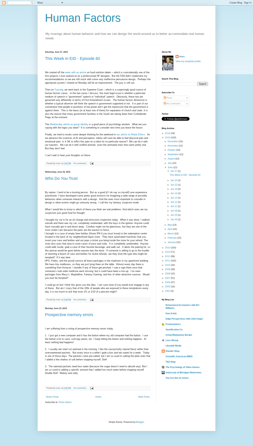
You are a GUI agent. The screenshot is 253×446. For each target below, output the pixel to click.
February (172, 238)
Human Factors (83, 18)
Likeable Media (173, 345)
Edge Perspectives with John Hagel (184, 319)
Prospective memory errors (69, 314)
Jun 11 (174, 206)
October (172, 150)
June (170, 167)
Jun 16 (174, 193)
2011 (168, 260)
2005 (168, 286)
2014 (168, 247)
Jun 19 (174, 189)
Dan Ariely (171, 313)
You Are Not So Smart (177, 378)
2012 (168, 256)
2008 (168, 273)
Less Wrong (172, 340)
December (173, 141)
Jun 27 (174, 171)
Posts (169, 98)
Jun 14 (174, 197)
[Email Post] (91, 163)
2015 (168, 137)
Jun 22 (174, 185)
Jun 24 (174, 180)
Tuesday (59, 89)
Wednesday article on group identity (69, 124)
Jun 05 (174, 215)
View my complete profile (188, 61)
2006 (168, 282)
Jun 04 (174, 219)
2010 (168, 265)
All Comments (173, 103)
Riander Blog (172, 351)
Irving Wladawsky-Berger (179, 335)
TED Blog (170, 362)
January (172, 242)
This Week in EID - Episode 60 (72, 58)
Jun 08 (174, 210)
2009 (168, 269)
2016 (168, 133)
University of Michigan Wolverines (184, 372)
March (171, 233)
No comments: (80, 163)
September (173, 154)
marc (182, 56)
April (170, 229)
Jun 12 (174, 202)
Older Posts (144, 397)
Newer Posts (52, 397)
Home (98, 397)
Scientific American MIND (179, 356)
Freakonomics (173, 324)
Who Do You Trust (61, 178)
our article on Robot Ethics (130, 134)
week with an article (75, 72)
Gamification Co (174, 329)
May (170, 225)
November (173, 145)
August (171, 158)
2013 (168, 252)
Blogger (140, 422)
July (170, 163)
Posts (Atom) (65, 402)
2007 (168, 278)
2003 (168, 291)
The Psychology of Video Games (183, 367)
